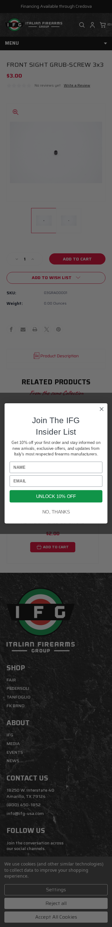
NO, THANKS (56, 511)
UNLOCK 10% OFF (56, 496)
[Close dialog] (102, 409)
